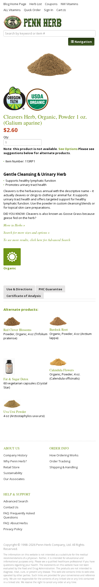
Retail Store (11, 467)
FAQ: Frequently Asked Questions (19, 515)
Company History (15, 455)
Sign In (48, 10)
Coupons (51, 4)
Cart (61, 10)
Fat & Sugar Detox (15, 379)
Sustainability (12, 473)
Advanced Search (15, 501)
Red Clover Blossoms (17, 330)
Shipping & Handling (64, 467)
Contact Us (10, 507)
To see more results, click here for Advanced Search (36, 240)
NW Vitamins (69, 4)
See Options (68, 149)
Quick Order (32, 10)
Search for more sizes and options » (26, 232)
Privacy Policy (12, 529)
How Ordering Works (64, 455)
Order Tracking (60, 461)
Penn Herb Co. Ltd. (33, 22)
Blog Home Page (14, 4)
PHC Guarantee (50, 289)
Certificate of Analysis (23, 296)
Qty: (6, 137)
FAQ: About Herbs (15, 523)
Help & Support (16, 494)
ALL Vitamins (12, 10)
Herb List (35, 4)
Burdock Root (59, 330)
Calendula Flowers (62, 370)
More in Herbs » (14, 225)
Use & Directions (19, 289)
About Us (11, 448)
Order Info (59, 448)
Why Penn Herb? (15, 461)
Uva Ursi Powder (14, 412)
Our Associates (14, 479)
